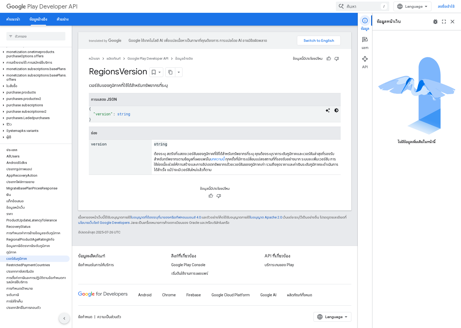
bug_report (435, 21)
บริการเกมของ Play (279, 265)
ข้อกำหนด (85, 317)
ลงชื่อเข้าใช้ (446, 6)
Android (145, 295)
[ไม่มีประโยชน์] (337, 59)
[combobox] (362, 6)
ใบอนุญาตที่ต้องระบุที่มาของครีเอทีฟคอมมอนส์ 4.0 (166, 217)
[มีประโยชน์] (329, 59)
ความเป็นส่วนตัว (109, 317)
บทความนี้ (217, 159)
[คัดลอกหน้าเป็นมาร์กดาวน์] (170, 72)
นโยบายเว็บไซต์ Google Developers (104, 223)
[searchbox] (35, 36)
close (452, 21)
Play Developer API (52, 6)
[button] (35, 54)
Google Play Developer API (148, 58)
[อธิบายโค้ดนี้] (328, 110)
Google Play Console (188, 265)
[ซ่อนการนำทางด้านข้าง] (64, 318)
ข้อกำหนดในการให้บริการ (96, 265)
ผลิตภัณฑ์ (114, 58)
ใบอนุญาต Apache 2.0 (266, 217)
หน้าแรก (94, 58)
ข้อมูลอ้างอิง (38, 19)
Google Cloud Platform (231, 295)
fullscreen (444, 21)
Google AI (268, 295)
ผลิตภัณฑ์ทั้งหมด (299, 295)
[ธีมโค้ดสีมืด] (336, 110)
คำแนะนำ (13, 19)
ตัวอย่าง (63, 19)
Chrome (169, 295)
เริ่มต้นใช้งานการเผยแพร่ (189, 273)
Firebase (193, 295)
